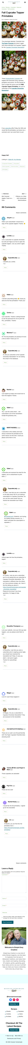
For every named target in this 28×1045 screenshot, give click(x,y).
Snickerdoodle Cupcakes (13, 78)
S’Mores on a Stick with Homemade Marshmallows (21, 197)
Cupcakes (13, 7)
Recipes (8, 7)
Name (4, 898)
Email (4, 905)
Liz (3, 19)
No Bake (8, 1016)
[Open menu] (25, 2)
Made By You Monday (14, 159)
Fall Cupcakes (11, 9)
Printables (5, 169)
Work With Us (19, 1035)
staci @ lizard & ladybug (15, 729)
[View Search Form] (3, 2)
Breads (9, 1011)
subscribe (8, 128)
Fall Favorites (14, 166)
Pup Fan (9, 786)
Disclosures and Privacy (14, 1038)
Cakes (21, 1014)
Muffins (21, 1016)
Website (4, 912)
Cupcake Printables (7, 163)
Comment (5, 874)
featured (22, 166)
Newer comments (21, 212)
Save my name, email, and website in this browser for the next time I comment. (14, 917)
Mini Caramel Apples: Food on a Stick (7, 197)
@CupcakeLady (8, 516)
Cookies (8, 1014)
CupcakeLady (12, 258)
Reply (4, 227)
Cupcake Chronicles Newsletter (15, 47)
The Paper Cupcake (8, 43)
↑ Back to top (9, 1035)
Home (3, 7)
